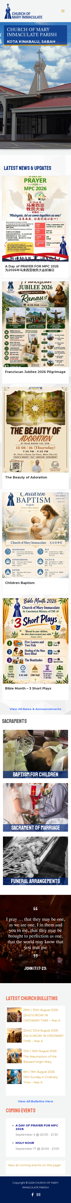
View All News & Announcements (35, 709)
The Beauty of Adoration (26, 477)
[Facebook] (32, 1194)
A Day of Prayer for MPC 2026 (37, 1127)
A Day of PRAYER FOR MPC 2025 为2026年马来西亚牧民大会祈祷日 (32, 268)
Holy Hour (25, 1143)
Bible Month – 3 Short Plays (28, 688)
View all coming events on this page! (34, 1165)
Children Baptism (20, 583)
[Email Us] (38, 1194)
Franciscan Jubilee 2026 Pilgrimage (35, 372)
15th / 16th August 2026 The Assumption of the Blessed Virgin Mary (40, 1056)
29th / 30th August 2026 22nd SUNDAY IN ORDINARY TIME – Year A (41, 1015)
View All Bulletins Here (35, 1101)
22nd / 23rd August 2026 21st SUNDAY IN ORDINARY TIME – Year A (43, 1036)
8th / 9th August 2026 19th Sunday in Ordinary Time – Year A (40, 1077)
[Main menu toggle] (63, 11)
